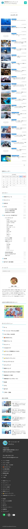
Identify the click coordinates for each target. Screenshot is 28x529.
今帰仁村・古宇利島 (10, 222)
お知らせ (14, 203)
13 (24, 180)
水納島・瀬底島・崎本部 (11, 221)
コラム (14, 206)
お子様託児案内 (6, 469)
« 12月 (3, 187)
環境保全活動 (6, 473)
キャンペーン (14, 200)
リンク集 (5, 475)
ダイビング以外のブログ (15, 253)
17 (14, 181)
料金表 (5, 382)
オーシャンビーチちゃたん (13, 443)
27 (24, 183)
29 (7, 185)
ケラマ (8, 233)
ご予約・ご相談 (7, 392)
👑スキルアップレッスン (9, 358)
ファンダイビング (15, 217)
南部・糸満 (9, 231)
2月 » (7, 187)
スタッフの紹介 (6, 462)
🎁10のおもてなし (8, 337)
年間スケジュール (14, 196)
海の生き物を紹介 (15, 252)
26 (20, 183)
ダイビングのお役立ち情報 (15, 209)
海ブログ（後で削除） (14, 262)
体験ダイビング (15, 241)
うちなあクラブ (7, 348)
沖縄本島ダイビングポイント (9, 495)
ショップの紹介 (6, 460)
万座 (8, 224)
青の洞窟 (8, 244)
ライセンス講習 (15, 238)
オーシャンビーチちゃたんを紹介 (11, 330)
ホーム (5, 327)
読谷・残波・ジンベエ (11, 227)
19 (20, 181)
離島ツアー (9, 234)
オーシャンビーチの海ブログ (14, 215)
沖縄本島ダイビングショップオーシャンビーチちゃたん (11, 2)
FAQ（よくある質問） (7, 501)
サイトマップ (6, 511)
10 (14, 180)
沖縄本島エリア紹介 (8, 375)
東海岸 (8, 230)
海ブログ (6, 389)
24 (14, 183)
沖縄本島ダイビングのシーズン (11, 378)
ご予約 (4, 477)
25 (17, 183)
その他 (8, 236)
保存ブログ (15, 255)
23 (10, 183)
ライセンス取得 (6, 487)
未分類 (14, 258)
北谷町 (8, 228)
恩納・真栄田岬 (10, 225)
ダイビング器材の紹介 (15, 210)
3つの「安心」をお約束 (9, 334)
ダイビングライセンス (9, 361)
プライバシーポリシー (8, 507)
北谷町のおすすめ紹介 (15, 212)
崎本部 (8, 245)
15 (7, 181)
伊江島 (8, 219)
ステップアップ (15, 239)
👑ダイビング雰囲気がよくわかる (11, 351)
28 (3, 185)
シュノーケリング (10, 250)
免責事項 (5, 509)
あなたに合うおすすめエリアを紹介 (12, 372)
